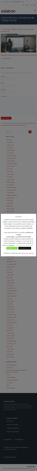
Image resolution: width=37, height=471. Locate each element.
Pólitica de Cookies (27, 253)
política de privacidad (24, 237)
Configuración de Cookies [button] (24, 245)
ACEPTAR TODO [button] (12, 248)
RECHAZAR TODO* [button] (24, 248)
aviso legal (10, 237)
